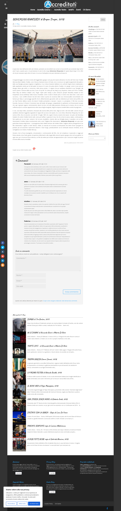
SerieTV (71, 10)
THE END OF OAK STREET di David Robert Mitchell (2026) (96, 31)
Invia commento (71, 292)
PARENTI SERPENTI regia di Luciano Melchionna (46, 425)
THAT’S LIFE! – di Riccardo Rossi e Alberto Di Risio (47, 345)
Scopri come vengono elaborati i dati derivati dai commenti (60, 301)
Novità (34, 26)
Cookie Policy (49, 504)
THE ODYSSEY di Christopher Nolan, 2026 (96, 38)
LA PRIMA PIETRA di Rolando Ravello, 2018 (44, 372)
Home (32, 10)
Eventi (78, 10)
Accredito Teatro (60, 10)
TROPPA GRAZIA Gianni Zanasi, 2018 (42, 359)
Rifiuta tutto (22, 503)
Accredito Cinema (43, 10)
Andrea (90, 43)
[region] (23, 497)
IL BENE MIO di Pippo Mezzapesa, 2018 (42, 385)
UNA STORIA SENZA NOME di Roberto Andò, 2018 (47, 399)
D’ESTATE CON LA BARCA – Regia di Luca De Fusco (47, 412)
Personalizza (11, 503)
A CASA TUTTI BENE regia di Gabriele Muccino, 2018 (47, 439)
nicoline (27, 201)
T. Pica (17, 24)
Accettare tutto (34, 503)
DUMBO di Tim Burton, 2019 (38, 319)
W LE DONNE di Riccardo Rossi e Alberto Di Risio (46, 332)
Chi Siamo (86, 10)
